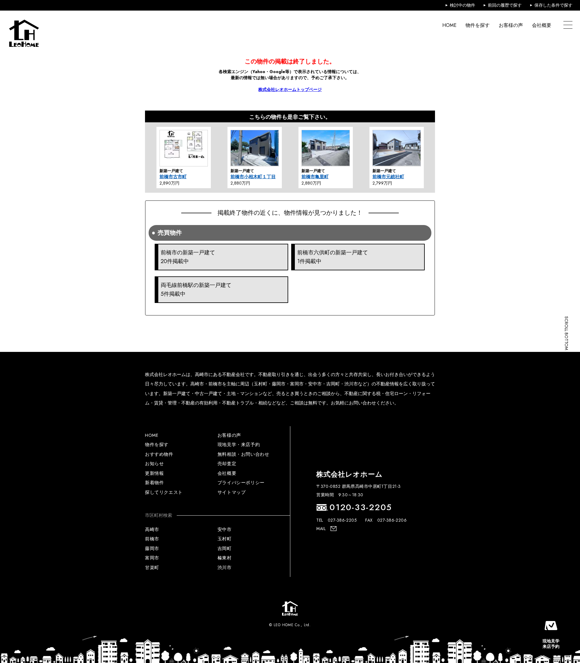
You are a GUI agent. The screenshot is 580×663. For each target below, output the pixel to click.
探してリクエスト (164, 492)
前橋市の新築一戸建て (188, 257)
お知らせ (154, 463)
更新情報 (154, 473)
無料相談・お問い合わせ (243, 454)
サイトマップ (232, 492)
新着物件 (154, 482)
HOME (449, 25)
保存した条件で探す (553, 5)
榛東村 (225, 558)
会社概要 (541, 25)
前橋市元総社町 (388, 176)
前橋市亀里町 (315, 176)
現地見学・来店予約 (239, 444)
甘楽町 (152, 567)
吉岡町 (225, 548)
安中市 (225, 529)
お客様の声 (511, 25)
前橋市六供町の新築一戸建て (332, 257)
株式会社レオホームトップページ (290, 89)
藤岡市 (152, 548)
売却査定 (227, 463)
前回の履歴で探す (505, 5)
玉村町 (225, 539)
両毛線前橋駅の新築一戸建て (196, 289)
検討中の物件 (462, 5)
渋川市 (225, 567)
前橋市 (152, 539)
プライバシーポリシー (241, 482)
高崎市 (152, 529)
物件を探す (478, 25)
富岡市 (152, 558)
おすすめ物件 (159, 454)
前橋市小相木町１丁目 (253, 176)
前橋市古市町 (173, 176)
